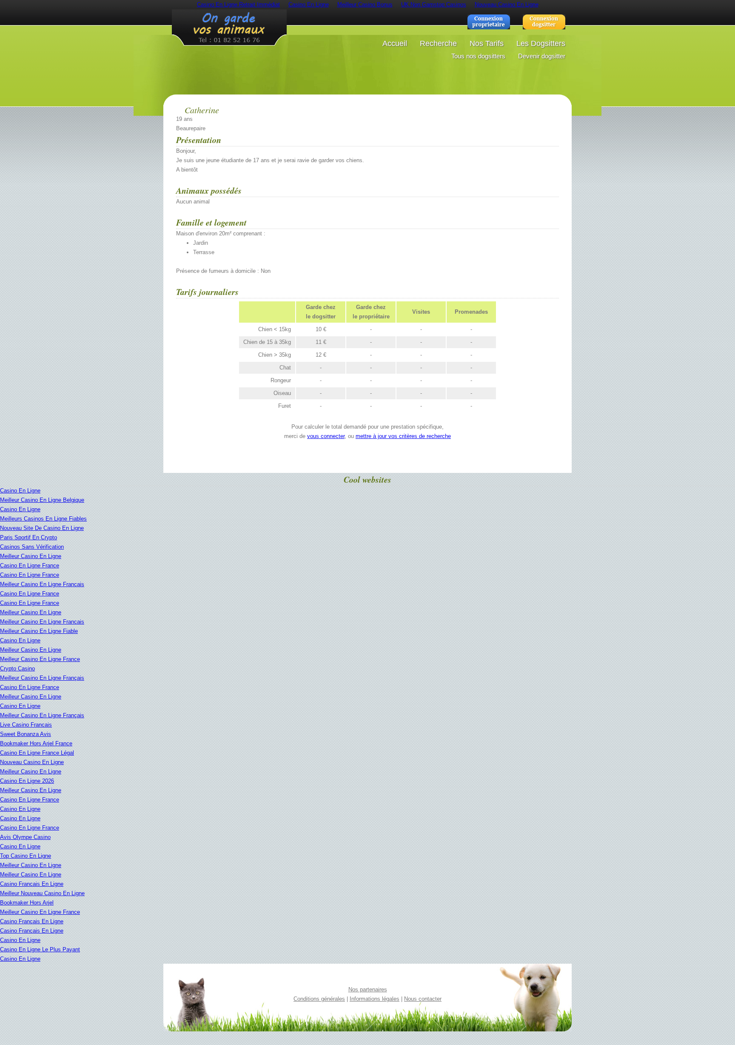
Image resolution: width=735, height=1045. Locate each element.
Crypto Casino (17, 668)
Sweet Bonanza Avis (25, 734)
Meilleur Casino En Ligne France (40, 659)
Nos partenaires (367, 989)
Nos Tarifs (487, 43)
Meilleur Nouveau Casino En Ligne (42, 893)
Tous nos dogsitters (478, 56)
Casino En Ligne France (29, 565)
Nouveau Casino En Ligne (32, 762)
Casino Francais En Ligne (31, 884)
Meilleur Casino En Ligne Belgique (42, 500)
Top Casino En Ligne (25, 856)
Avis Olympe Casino (25, 837)
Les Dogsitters (540, 43)
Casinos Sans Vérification (32, 547)
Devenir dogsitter (541, 56)
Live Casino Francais (26, 724)
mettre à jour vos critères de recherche (403, 436)
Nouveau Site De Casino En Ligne (42, 528)
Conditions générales (319, 999)
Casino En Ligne (20, 490)
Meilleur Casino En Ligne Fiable (39, 631)
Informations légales (374, 999)
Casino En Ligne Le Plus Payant (40, 949)
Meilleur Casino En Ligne (30, 556)
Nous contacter (423, 999)
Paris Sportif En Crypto (28, 537)
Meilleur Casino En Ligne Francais (42, 584)
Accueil (394, 43)
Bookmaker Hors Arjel (27, 902)
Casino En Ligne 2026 (27, 781)
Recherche (438, 43)
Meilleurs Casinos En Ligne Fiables (43, 518)
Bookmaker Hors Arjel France (36, 743)
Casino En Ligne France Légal (37, 753)
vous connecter (326, 436)
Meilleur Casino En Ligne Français (42, 678)
